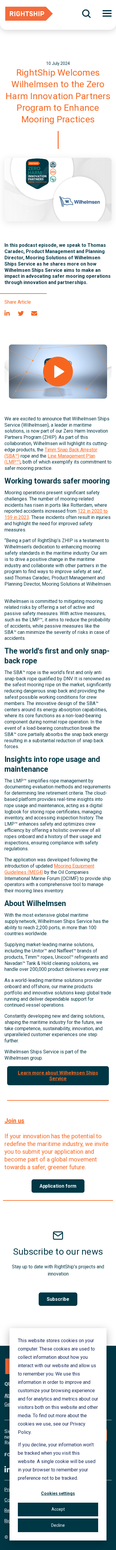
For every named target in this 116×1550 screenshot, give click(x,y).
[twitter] (21, 313)
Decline (58, 1525)
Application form (58, 1186)
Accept (58, 1509)
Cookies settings (58, 1493)
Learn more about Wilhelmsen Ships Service (58, 1075)
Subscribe (58, 1299)
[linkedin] (7, 313)
